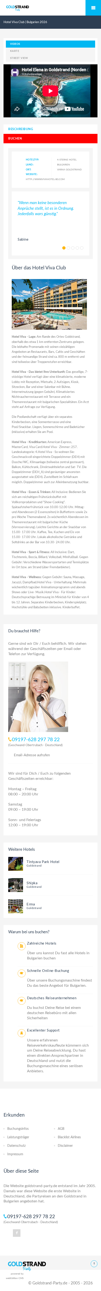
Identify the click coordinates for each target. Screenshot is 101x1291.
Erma (31, 904)
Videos (15, 44)
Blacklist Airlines (69, 1137)
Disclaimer (65, 1145)
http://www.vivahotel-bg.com (45, 179)
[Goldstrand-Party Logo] (27, 1266)
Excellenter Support (43, 1030)
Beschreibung (20, 129)
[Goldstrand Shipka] (15, 885)
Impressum (15, 1154)
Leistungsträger (18, 1137)
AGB (61, 1129)
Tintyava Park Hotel (43, 862)
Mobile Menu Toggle (93, 8)
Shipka (32, 883)
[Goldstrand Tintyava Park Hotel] (15, 863)
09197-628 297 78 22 (36, 739)
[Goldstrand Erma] (15, 906)
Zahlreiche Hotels (42, 943)
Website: (32, 174)
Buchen (15, 138)
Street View (19, 58)
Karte (14, 51)
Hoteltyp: (32, 160)
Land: (30, 165)
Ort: (28, 170)
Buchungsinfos (18, 1129)
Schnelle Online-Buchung (48, 971)
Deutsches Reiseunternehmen (51, 998)
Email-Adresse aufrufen (32, 755)
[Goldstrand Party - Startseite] (50, 8)
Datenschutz (16, 1145)
